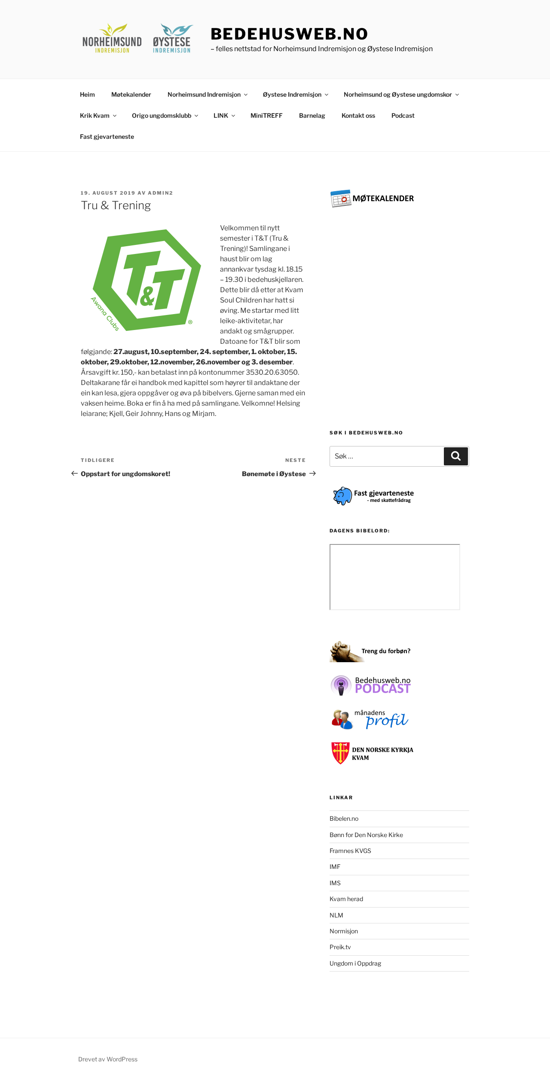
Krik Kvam (95, 115)
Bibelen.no (344, 818)
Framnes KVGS (350, 850)
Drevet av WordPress (108, 1059)
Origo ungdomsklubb (161, 115)
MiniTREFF (267, 115)
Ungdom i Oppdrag (355, 963)
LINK (221, 115)
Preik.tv (340, 947)
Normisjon (344, 931)
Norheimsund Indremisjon (204, 94)
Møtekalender (131, 94)
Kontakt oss (358, 115)
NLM (336, 915)
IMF (335, 866)
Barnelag (312, 115)
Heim (87, 94)
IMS (335, 882)
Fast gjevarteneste (107, 136)
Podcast (403, 115)
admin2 (160, 193)
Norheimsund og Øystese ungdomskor (398, 94)
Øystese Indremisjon (292, 94)
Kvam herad (346, 898)
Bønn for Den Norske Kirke (366, 834)
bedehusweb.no (290, 33)
